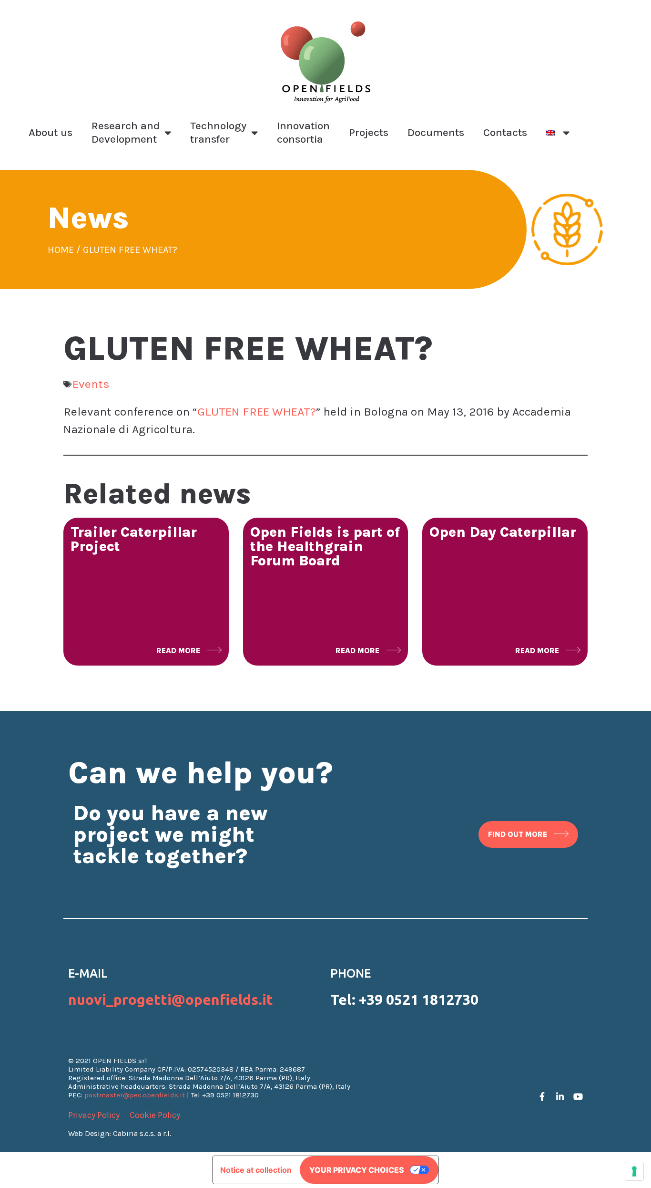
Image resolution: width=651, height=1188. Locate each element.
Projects (368, 132)
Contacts (505, 132)
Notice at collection (256, 1170)
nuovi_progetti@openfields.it (170, 999)
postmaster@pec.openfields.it (134, 1095)
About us (50, 132)
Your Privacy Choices (356, 1170)
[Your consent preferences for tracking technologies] (634, 1171)
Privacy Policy (94, 1115)
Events (91, 384)
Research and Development (126, 132)
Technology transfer (218, 132)
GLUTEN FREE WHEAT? (256, 411)
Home (61, 249)
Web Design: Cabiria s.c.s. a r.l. (119, 1133)
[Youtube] (578, 1096)
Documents (435, 132)
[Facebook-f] (542, 1096)
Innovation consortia (303, 132)
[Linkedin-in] (560, 1096)
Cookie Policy (155, 1115)
